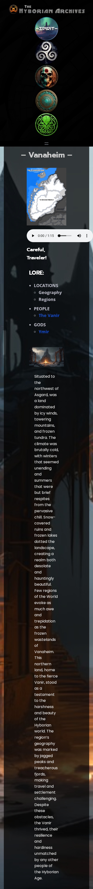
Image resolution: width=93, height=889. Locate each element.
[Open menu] (46, 144)
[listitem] (46, 200)
